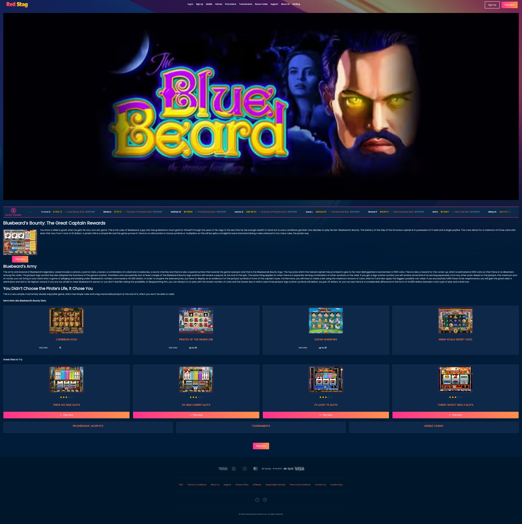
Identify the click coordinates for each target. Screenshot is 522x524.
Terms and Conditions (300, 484)
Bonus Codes (261, 4)
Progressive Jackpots (88, 426)
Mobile (209, 4)
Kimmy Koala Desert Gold (455, 339)
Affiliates (257, 484)
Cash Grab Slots (421, 211)
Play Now (509, 4)
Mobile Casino (434, 426)
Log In (190, 4)
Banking (296, 4)
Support (274, 4)
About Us (285, 4)
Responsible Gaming (275, 484)
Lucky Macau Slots (35, 211)
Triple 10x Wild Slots (66, 405)
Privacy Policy (242, 484)
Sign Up (199, 4)
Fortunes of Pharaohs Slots (98, 211)
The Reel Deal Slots (166, 211)
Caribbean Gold (66, 339)
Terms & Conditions (196, 484)
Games (218, 4)
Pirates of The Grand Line (196, 339)
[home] (93, 7)
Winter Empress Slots (363, 211)
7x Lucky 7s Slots (326, 405)
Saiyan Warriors (326, 339)
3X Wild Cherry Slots (196, 405)
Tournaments (245, 4)
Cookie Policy (336, 484)
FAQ (181, 484)
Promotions (230, 4)
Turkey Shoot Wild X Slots (455, 405)
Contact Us (320, 484)
